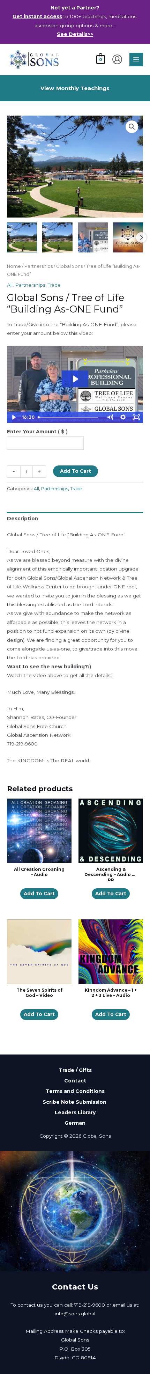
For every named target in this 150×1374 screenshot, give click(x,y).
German (75, 1123)
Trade (54, 285)
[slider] (69, 417)
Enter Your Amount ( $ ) (37, 431)
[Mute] (110, 417)
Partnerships (38, 266)
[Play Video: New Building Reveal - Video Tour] (75, 379)
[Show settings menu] (123, 417)
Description (22, 518)
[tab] (75, 519)
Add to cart (39, 893)
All (10, 285)
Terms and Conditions (75, 1091)
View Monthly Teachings (75, 88)
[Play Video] (13, 417)
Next (141, 237)
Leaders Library (75, 1112)
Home (14, 266)
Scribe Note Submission (75, 1102)
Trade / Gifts (75, 1070)
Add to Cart (75, 471)
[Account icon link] (117, 59)
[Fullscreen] (136, 417)
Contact (75, 1081)
